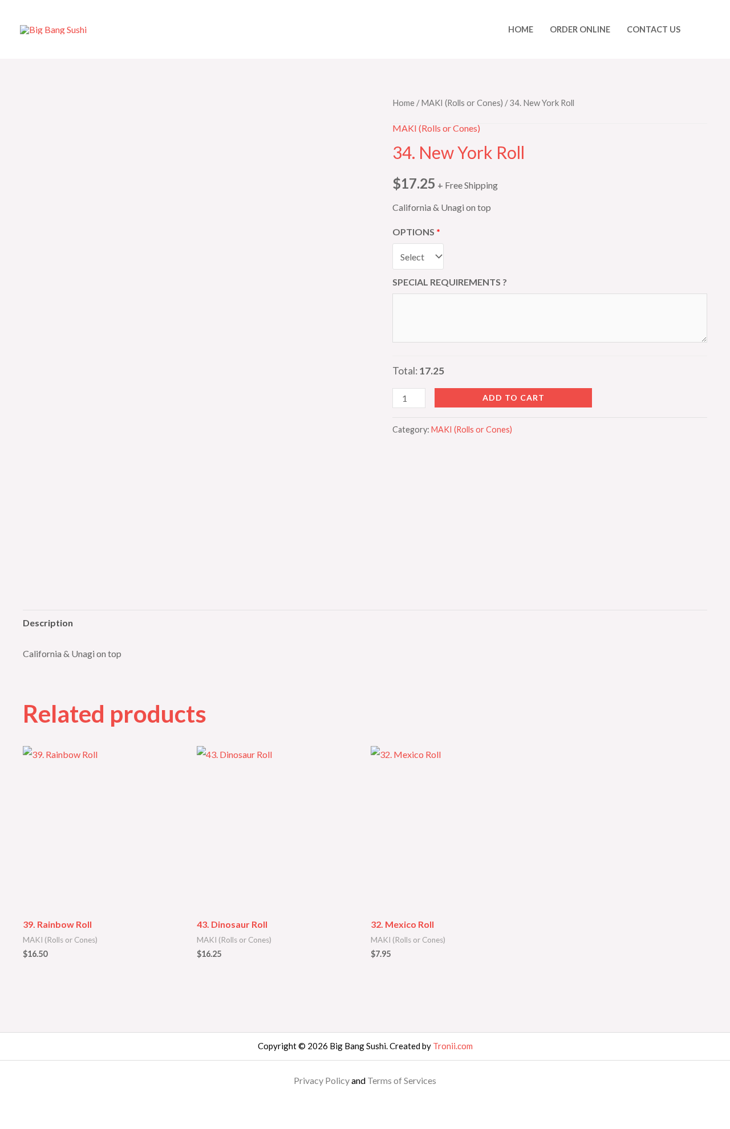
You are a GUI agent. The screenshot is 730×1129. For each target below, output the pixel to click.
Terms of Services (401, 1080)
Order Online (580, 29)
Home (520, 29)
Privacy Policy (322, 1080)
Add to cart (513, 397)
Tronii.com (453, 1046)
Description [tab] (48, 622)
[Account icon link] (705, 30)
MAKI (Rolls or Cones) (462, 102)
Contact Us (653, 29)
